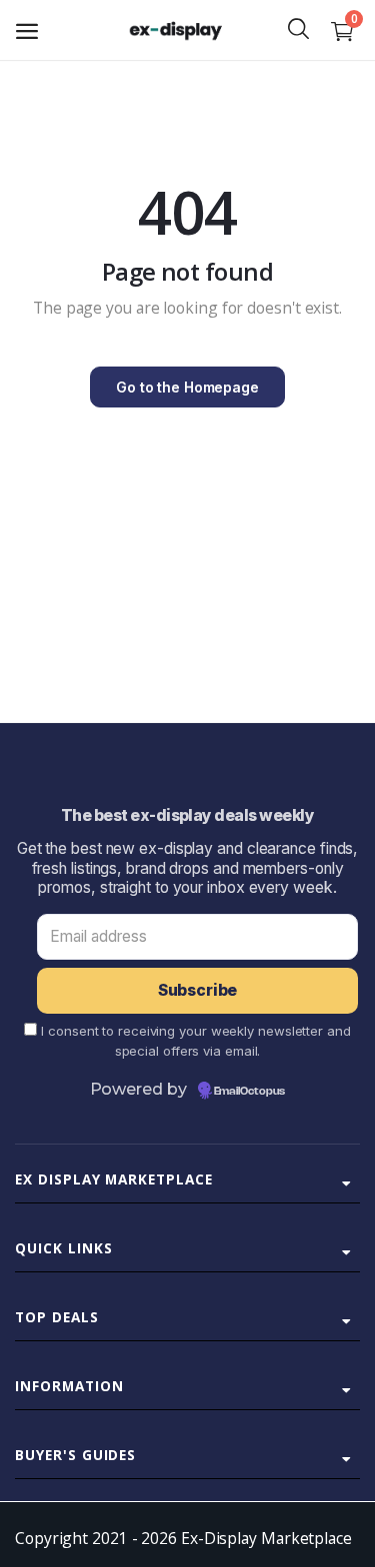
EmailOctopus (249, 1092)
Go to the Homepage (187, 387)
